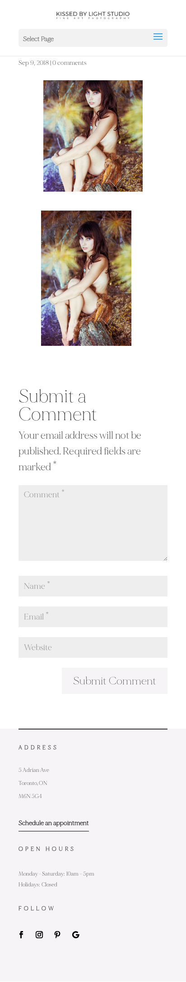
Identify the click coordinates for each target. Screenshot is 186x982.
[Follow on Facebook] (21, 934)
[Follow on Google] (75, 934)
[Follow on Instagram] (39, 934)
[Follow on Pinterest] (57, 934)
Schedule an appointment (54, 823)
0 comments (69, 63)
